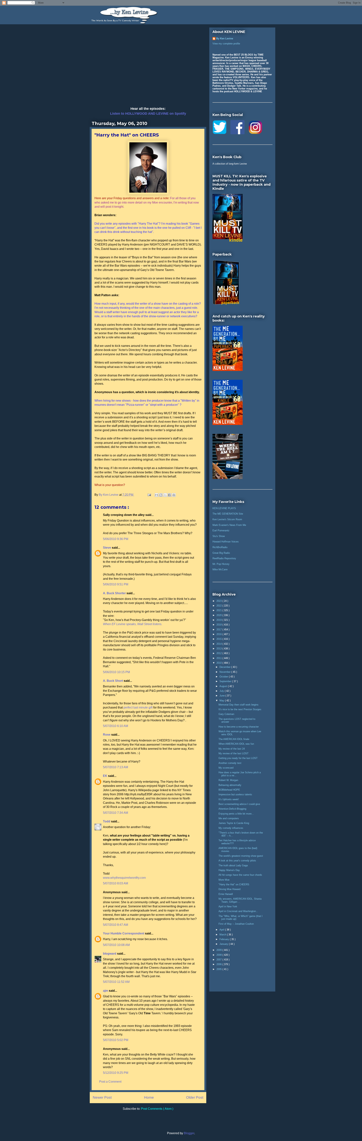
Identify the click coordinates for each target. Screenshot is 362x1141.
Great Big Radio (221, 552)
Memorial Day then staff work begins (238, 704)
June (222, 695)
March (223, 934)
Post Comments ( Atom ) (157, 1108)
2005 (219, 969)
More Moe (224, 879)
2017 (219, 629)
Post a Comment (110, 1081)
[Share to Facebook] (169, 495)
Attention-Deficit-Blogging (232, 808)
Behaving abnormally (230, 785)
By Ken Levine (224, 38)
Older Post (194, 1097)
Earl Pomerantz (220, 530)
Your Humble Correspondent (124, 933)
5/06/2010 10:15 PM (116, 672)
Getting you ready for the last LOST (238, 758)
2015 (219, 639)
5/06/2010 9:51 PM (115, 584)
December (225, 667)
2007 (219, 959)
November (225, 671)
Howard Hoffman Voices (225, 541)
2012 (219, 653)
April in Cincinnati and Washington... (238, 911)
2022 (219, 605)
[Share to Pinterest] (174, 495)
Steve (107, 547)
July (222, 690)
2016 (219, 634)
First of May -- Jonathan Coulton (236, 923)
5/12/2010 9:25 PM (115, 1072)
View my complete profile (226, 43)
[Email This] (156, 495)
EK (105, 775)
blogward (110, 953)
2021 (219, 610)
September (225, 681)
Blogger (189, 1133)
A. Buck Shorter (115, 593)
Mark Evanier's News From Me (229, 525)
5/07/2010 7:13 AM (115, 767)
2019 (219, 620)
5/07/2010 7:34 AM (115, 812)
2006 (219, 964)
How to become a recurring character (239, 726)
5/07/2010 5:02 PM (115, 1040)
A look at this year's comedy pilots (237, 860)
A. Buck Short (113, 680)
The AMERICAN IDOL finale (234, 739)
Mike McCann (220, 569)
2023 (219, 600)
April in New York (228, 906)
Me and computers (229, 818)
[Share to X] (165, 495)
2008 (219, 954)
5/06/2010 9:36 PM (115, 539)
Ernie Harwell (226, 894)
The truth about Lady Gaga (233, 865)
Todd (107, 821)
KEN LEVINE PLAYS (224, 508)
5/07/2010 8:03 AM (115, 883)
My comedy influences (231, 828)
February (224, 939)
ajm (106, 990)
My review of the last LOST (233, 753)
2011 (219, 658)
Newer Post (102, 1097)
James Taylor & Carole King (234, 823)
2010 (219, 662)
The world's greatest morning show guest (241, 855)
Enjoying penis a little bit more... (236, 813)
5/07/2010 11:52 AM (116, 981)
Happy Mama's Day (229, 870)
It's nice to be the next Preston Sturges (240, 709)
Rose (107, 734)
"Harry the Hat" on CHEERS (234, 884)
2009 (219, 950)
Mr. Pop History (220, 564)
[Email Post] (149, 494)
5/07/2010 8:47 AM (115, 924)
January (224, 944)
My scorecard (226, 767)
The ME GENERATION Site (227, 513)
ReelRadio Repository (224, 558)
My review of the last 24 (232, 748)
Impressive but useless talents (235, 794)
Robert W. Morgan (228, 780)
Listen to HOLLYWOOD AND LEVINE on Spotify (148, 113)
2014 (219, 643)
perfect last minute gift (138, 707)
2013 (219, 648)
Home (149, 1097)
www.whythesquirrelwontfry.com (124, 877)
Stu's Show (218, 536)
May (222, 700)
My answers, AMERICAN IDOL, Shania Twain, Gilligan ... (240, 900)
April (222, 929)
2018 (219, 624)
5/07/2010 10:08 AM (116, 945)
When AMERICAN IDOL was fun (236, 743)
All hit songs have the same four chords (240, 874)
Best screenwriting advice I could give (239, 804)
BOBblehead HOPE (229, 789)
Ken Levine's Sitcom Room (227, 519)
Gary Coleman (226, 714)
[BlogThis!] (161, 495)
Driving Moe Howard (229, 889)
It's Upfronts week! (229, 799)
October (224, 676)
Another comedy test (230, 763)
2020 (219, 615)
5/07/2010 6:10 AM (115, 726)
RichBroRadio (219, 547)
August (223, 686)
